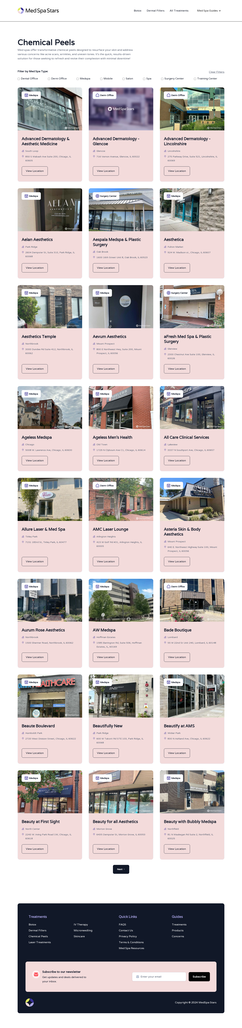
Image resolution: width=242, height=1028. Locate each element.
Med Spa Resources (131, 948)
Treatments (179, 924)
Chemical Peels (38, 936)
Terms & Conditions (131, 942)
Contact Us (126, 930)
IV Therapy (81, 924)
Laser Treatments (40, 942)
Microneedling (83, 930)
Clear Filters (216, 72)
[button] (209, 10)
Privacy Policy (128, 936)
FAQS (122, 924)
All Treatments (179, 10)
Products (178, 930)
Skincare (79, 936)
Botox (137, 10)
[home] (38, 11)
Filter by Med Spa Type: (33, 71)
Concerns (178, 936)
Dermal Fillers (155, 10)
